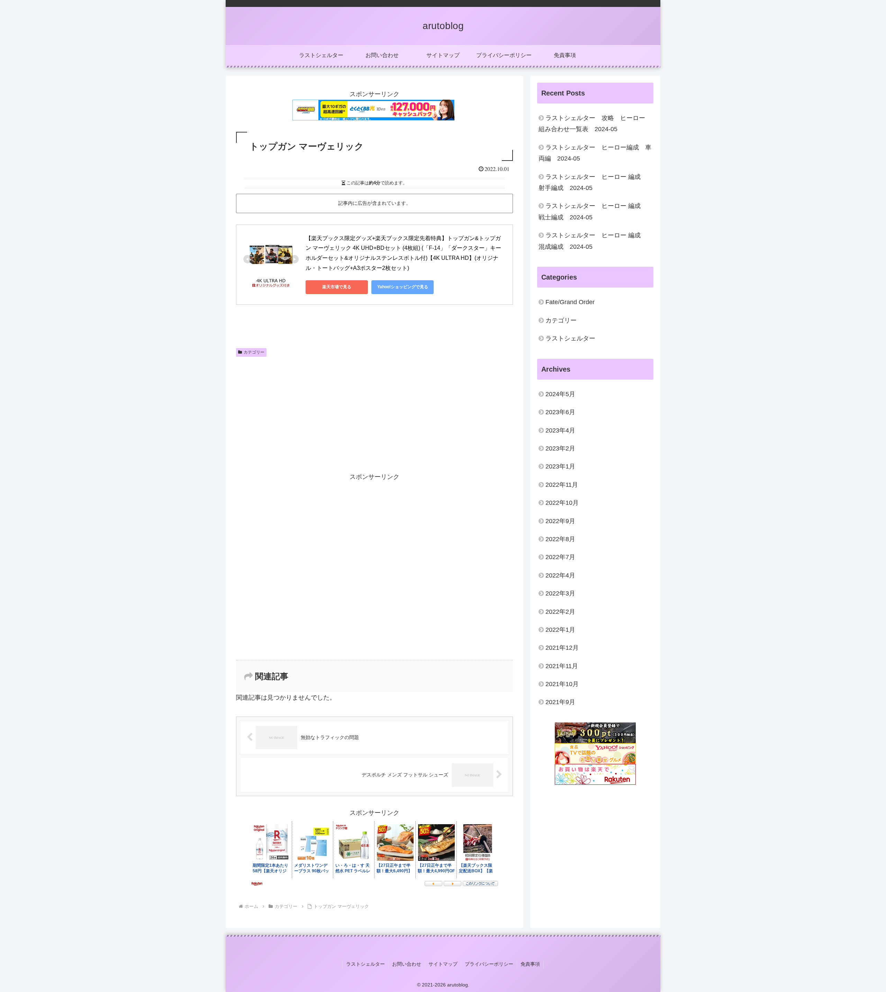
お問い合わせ (406, 964)
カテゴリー (254, 352)
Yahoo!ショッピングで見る (402, 286)
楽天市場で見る (336, 286)
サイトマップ (443, 964)
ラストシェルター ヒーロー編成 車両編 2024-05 (595, 153)
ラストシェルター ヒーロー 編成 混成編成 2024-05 (593, 241)
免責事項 (530, 964)
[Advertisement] (305, 411)
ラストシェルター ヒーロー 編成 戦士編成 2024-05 (593, 211)
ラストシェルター (365, 964)
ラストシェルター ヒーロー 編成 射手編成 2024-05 (593, 182)
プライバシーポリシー (489, 964)
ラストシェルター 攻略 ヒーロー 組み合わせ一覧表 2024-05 (595, 124)
